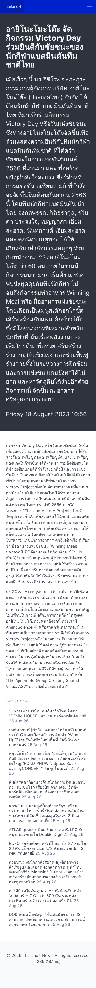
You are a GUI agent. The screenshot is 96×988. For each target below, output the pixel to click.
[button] (90, 6)
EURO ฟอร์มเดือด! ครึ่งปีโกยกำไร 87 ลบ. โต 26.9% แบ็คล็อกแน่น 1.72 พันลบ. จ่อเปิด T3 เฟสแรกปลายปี (47, 848)
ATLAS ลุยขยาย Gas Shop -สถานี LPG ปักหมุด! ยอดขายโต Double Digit (46, 832)
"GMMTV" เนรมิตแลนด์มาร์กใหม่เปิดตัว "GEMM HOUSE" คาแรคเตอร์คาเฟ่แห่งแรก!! (47, 716)
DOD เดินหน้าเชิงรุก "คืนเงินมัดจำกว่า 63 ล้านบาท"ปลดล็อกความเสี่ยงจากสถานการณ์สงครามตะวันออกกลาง (47, 919)
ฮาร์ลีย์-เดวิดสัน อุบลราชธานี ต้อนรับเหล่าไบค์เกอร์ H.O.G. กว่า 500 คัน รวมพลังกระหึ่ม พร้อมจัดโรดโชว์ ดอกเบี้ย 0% (45, 898)
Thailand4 (12, 6)
